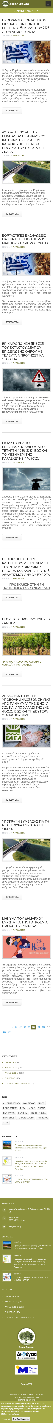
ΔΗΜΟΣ (41, 1103)
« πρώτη (6, 1027)
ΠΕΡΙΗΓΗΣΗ (23, 1113)
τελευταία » (21, 1032)
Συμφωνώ (6, 1419)
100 (33, 1027)
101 (38, 1027)
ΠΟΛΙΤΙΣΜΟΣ (8, 1118)
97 (20, 1027)
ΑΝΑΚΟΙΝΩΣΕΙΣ (19, 36)
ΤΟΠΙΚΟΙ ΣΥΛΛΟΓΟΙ (26, 1118)
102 (43, 1027)
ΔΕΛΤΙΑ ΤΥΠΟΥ (11, 1068)
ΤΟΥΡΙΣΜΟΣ (42, 1118)
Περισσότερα (11, 110)
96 (16, 1027)
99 (29, 1027)
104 (10, 1032)
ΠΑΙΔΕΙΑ (41, 1108)
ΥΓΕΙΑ (5, 1123)
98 (25, 1027)
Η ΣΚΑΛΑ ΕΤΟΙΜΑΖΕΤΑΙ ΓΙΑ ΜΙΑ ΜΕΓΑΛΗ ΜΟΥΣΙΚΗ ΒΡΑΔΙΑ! (31, 1278)
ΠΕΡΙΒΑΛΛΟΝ (9, 1113)
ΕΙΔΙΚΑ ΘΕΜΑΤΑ (10, 1108)
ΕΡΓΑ (22, 1108)
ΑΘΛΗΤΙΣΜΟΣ (29, 1103)
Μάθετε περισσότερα (10, 1414)
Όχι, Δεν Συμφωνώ (21, 1419)
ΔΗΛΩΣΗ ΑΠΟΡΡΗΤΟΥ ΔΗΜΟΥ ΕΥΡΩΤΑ (26, 1395)
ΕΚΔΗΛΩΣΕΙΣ (10, 1062)
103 (4, 1032)
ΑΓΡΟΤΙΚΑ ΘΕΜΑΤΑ (11, 1103)
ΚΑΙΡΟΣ (31, 1108)
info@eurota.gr (15, 1227)
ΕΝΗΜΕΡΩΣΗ (10, 1078)
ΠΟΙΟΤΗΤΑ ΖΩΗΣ (38, 1113)
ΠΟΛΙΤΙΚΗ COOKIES (26, 1400)
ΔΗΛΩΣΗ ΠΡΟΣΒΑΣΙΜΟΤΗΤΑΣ (26, 1397)
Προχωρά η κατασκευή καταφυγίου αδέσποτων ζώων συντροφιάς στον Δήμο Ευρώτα (31, 1148)
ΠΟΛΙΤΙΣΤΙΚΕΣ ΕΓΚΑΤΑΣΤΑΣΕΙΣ (18, 1083)
